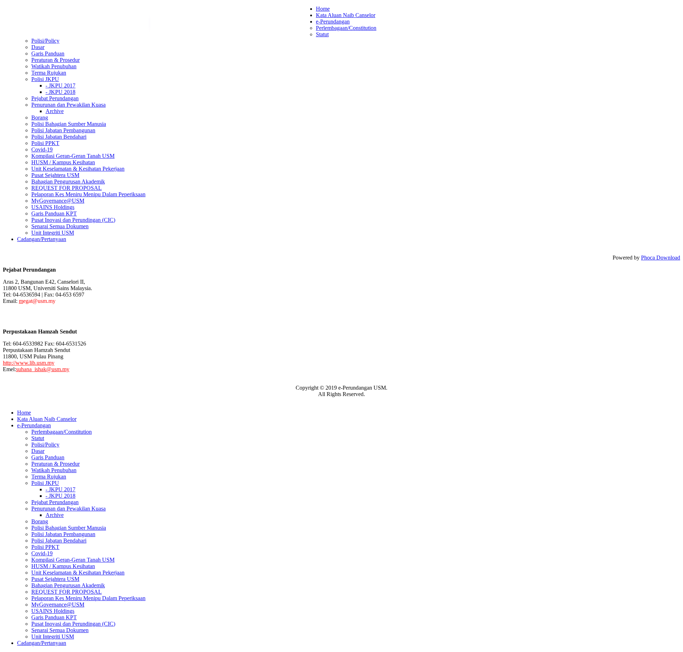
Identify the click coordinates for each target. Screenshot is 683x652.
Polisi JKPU (45, 79)
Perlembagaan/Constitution (346, 28)
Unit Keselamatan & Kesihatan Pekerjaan (78, 169)
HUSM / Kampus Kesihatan (63, 162)
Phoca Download (660, 258)
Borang (39, 117)
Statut (322, 34)
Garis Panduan (47, 53)
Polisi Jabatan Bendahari (58, 137)
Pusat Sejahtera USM (55, 175)
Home (323, 9)
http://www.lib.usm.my (28, 363)
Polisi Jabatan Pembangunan (63, 130)
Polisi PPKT (45, 143)
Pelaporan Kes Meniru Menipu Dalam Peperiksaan (88, 194)
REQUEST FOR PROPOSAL (66, 188)
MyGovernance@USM (57, 201)
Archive (55, 111)
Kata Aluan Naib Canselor (345, 15)
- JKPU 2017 (60, 85)
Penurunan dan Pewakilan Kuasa (68, 105)
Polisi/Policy (45, 41)
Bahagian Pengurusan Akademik (68, 181)
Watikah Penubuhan (53, 66)
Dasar (37, 47)
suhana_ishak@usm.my (42, 369)
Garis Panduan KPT (54, 213)
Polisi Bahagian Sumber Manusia (68, 124)
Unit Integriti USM (52, 233)
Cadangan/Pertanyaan (41, 239)
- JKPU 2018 (60, 92)
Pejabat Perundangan (55, 98)
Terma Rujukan (48, 73)
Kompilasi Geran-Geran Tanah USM (73, 156)
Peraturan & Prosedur (55, 60)
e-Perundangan (333, 21)
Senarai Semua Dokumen (60, 226)
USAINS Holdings (52, 207)
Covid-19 (42, 149)
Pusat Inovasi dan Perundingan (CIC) (73, 220)
